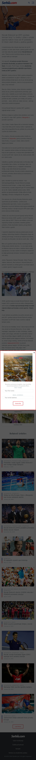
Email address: (18, 395)
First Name (18, 387)
